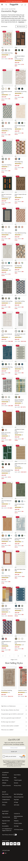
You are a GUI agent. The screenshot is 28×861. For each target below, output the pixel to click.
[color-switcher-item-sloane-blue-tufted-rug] (22, 364)
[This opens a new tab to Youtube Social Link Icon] (14, 843)
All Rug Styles (12, 9)
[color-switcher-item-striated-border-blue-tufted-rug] (19, 331)
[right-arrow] (23, 1)
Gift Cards (16, 805)
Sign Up (14, 751)
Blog (15, 777)
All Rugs (6, 9)
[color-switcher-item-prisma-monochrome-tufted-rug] (3, 88)
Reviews (16, 783)
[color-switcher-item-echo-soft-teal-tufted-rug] (3, 230)
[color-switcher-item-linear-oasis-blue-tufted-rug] (19, 123)
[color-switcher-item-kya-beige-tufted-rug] (16, 263)
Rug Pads (16, 799)
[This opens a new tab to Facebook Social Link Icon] (3, 843)
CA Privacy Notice (18, 829)
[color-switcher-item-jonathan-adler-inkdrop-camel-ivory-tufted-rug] (3, 263)
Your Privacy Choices (7, 834)
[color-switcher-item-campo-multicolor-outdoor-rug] (3, 606)
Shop (4, 792)
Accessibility (5, 826)
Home (2, 9)
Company (5, 772)
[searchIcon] (6, 5)
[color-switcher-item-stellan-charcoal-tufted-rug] (3, 298)
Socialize (5, 841)
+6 (11, 263)
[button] (14, 706)
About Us (4, 774)
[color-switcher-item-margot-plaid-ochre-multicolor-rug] (19, 397)
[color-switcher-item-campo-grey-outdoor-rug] (6, 606)
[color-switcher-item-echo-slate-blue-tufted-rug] (9, 227)
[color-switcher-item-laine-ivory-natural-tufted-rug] (3, 331)
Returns (4, 823)
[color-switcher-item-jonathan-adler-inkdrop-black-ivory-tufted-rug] (6, 263)
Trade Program (18, 780)
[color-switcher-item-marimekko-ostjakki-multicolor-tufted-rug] (3, 639)
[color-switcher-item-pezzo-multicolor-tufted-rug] (3, 50)
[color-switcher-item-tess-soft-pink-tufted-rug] (6, 123)
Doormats (4, 802)
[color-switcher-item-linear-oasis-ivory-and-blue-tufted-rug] (9, 364)
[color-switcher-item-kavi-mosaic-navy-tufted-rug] (19, 88)
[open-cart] (25, 4)
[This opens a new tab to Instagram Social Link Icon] (7, 843)
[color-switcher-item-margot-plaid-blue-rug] (16, 397)
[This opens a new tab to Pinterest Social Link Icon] (11, 843)
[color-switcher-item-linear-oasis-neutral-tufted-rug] (16, 123)
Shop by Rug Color (18, 797)
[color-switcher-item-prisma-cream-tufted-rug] (6, 88)
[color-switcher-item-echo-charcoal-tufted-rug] (3, 227)
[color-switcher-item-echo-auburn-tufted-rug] (6, 227)
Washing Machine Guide (18, 817)
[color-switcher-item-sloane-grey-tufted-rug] (16, 364)
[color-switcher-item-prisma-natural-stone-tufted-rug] (9, 88)
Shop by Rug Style (6, 797)
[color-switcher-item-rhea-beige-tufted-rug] (16, 159)
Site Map (16, 826)
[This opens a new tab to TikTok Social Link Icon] (18, 843)
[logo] (14, 5)
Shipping (16, 820)
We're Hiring (5, 780)
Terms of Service (6, 785)
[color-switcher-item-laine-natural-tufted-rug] (6, 331)
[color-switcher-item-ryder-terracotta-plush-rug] (3, 430)
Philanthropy (5, 777)
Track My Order (6, 817)
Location (6, 850)
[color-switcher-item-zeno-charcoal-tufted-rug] (16, 298)
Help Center (5, 813)
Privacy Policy (17, 785)
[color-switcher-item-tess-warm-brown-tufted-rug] (3, 126)
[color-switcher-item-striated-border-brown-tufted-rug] (22, 331)
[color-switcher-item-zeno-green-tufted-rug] (19, 298)
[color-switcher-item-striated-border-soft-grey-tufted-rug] (16, 331)
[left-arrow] (4, 1)
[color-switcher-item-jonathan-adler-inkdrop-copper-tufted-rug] (3, 535)
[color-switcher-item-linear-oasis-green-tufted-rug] (22, 123)
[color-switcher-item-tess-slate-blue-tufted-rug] (3, 123)
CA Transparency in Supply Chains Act (7, 829)
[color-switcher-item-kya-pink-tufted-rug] (19, 263)
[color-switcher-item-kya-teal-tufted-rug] (22, 263)
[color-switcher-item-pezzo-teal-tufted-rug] (9, 50)
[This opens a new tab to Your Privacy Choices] (15, 834)
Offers (3, 805)
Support (5, 811)
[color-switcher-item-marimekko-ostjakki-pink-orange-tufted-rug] (6, 639)
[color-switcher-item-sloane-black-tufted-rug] (19, 364)
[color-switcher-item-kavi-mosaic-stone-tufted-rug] (16, 88)
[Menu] (1, 5)
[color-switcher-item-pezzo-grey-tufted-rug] (6, 50)
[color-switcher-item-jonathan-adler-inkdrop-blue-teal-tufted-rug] (9, 263)
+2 (24, 331)
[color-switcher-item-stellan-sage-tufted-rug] (9, 298)
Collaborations (6, 799)
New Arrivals (5, 794)
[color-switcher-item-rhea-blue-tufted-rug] (19, 159)
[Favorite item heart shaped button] (11, 31)
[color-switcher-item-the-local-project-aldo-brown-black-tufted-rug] (16, 50)
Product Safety (18, 823)
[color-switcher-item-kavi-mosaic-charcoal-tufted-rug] (22, 88)
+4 (24, 123)
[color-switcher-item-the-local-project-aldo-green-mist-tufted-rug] (19, 50)
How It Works (17, 774)
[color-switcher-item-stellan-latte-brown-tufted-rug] (6, 298)
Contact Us (17, 813)
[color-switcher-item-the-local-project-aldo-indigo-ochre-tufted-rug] (22, 50)
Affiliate (4, 783)
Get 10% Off (14, 740)
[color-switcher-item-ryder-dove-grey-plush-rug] (6, 430)
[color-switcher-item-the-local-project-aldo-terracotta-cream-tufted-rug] (16, 53)
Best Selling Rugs (18, 794)
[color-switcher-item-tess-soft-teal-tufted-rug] (9, 123)
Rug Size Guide (6, 820)
